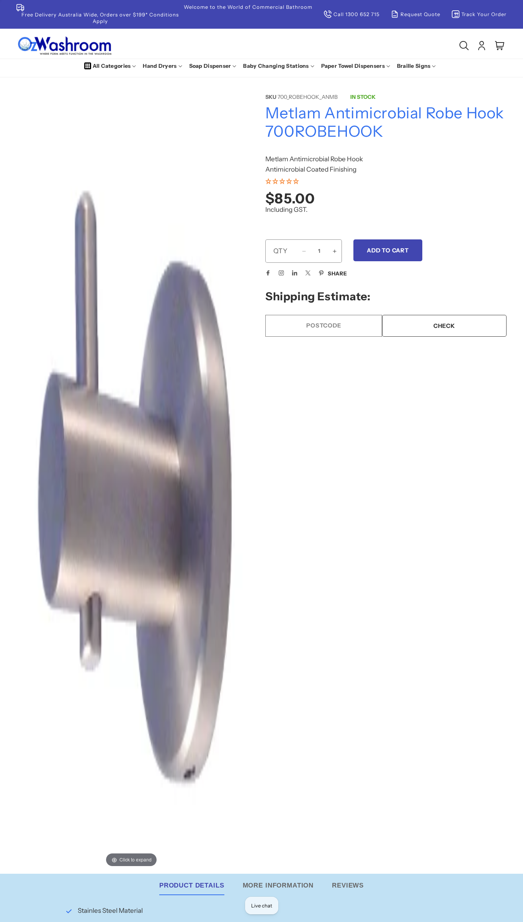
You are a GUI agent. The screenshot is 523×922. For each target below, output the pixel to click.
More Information (278, 885)
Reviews (348, 885)
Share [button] (337, 273)
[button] (111, 66)
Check (444, 325)
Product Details (191, 885)
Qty (280, 251)
